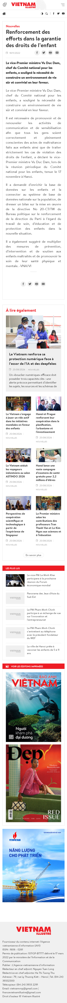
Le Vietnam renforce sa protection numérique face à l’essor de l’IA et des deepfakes (32, 359)
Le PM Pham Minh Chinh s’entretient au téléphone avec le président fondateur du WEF (42, 633)
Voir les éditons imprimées (27, 666)
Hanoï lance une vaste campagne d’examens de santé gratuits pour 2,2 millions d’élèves (48, 473)
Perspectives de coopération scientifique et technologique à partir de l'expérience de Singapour (15, 524)
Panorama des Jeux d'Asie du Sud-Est (43, 595)
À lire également (21, 310)
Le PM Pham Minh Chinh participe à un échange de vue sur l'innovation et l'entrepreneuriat (44, 614)
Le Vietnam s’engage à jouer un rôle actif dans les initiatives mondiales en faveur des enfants (18, 421)
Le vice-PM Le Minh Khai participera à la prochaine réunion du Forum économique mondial (41, 580)
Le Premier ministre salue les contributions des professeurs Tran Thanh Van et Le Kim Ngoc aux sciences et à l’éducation (48, 524)
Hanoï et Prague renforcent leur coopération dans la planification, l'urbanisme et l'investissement (47, 423)
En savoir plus (33, 555)
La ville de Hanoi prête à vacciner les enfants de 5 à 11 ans (43, 650)
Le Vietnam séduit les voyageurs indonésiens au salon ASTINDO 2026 (18, 471)
